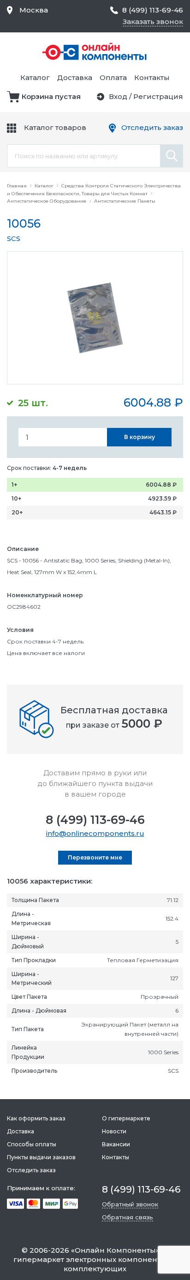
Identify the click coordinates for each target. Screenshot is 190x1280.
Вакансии (116, 1144)
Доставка (74, 77)
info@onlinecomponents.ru (95, 833)
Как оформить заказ (36, 1118)
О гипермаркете (126, 1118)
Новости (114, 1131)
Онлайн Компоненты (115, 1250)
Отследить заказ (152, 127)
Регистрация (158, 96)
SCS (13, 238)
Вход (118, 96)
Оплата (113, 77)
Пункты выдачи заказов (41, 1157)
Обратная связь (127, 1217)
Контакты (152, 77)
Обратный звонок (130, 1204)
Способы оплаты (31, 1144)
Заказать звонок (153, 21)
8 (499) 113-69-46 (95, 820)
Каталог (35, 77)
